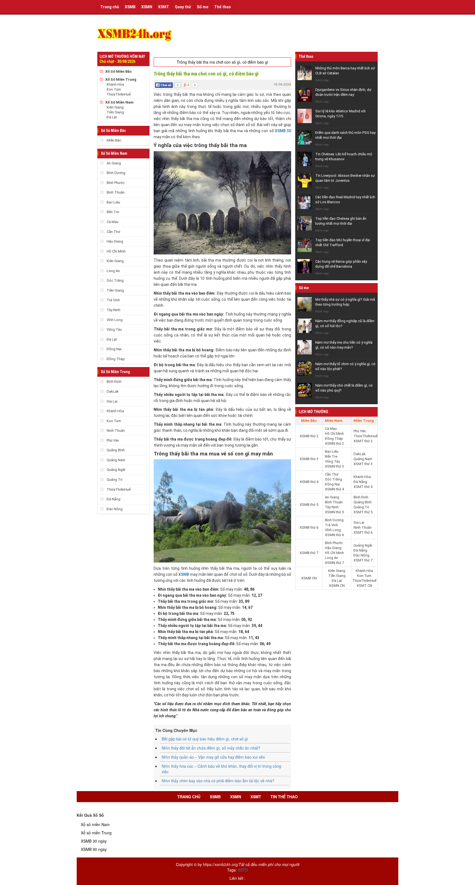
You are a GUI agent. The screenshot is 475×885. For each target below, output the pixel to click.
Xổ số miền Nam (95, 824)
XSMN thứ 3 (334, 466)
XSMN (146, 7)
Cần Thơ (113, 232)
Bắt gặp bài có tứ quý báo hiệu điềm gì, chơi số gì (205, 739)
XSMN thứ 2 (334, 443)
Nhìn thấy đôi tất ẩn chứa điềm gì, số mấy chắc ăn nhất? (211, 748)
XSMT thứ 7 (363, 560)
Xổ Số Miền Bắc (118, 71)
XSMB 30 (283, 131)
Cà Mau (112, 222)
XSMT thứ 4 (363, 487)
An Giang (113, 163)
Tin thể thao (284, 796)
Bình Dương (115, 173)
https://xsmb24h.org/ (221, 864)
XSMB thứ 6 (309, 527)
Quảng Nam (115, 460)
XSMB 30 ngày (94, 841)
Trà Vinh (113, 300)
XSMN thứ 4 (334, 489)
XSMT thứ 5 (363, 512)
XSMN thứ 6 (334, 535)
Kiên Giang (115, 107)
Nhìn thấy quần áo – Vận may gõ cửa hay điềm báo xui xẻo (213, 757)
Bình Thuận (115, 192)
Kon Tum (114, 89)
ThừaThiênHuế (119, 94)
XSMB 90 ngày (94, 849)
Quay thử (183, 7)
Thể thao (222, 7)
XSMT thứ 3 (363, 464)
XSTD (243, 870)
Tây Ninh (113, 310)
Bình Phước (115, 183)
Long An (113, 271)
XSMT (163, 7)
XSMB (130, 7)
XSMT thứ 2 (363, 441)
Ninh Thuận (115, 430)
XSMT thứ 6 (363, 532)
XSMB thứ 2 (309, 436)
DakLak (112, 391)
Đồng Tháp (115, 359)
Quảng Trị (114, 479)
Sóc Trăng (115, 280)
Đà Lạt (112, 117)
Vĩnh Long (114, 320)
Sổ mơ (202, 7)
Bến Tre (112, 212)
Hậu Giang (114, 241)
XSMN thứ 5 (334, 512)
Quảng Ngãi (115, 470)
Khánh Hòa (115, 84)
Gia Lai (111, 401)
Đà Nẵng (113, 499)
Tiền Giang (115, 112)
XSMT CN (364, 585)
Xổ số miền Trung (96, 832)
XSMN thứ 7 (334, 563)
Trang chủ (109, 7)
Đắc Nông (114, 509)
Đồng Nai (113, 349)
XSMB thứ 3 (309, 459)
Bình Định (113, 381)
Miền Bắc (113, 140)
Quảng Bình (115, 450)
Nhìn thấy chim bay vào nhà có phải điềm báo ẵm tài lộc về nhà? (218, 780)
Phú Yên (112, 440)
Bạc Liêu (113, 202)
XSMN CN (337, 585)
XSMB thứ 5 (309, 505)
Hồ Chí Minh (116, 251)
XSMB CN (309, 578)
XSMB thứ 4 (309, 482)
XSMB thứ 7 (309, 553)
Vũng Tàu (114, 329)
